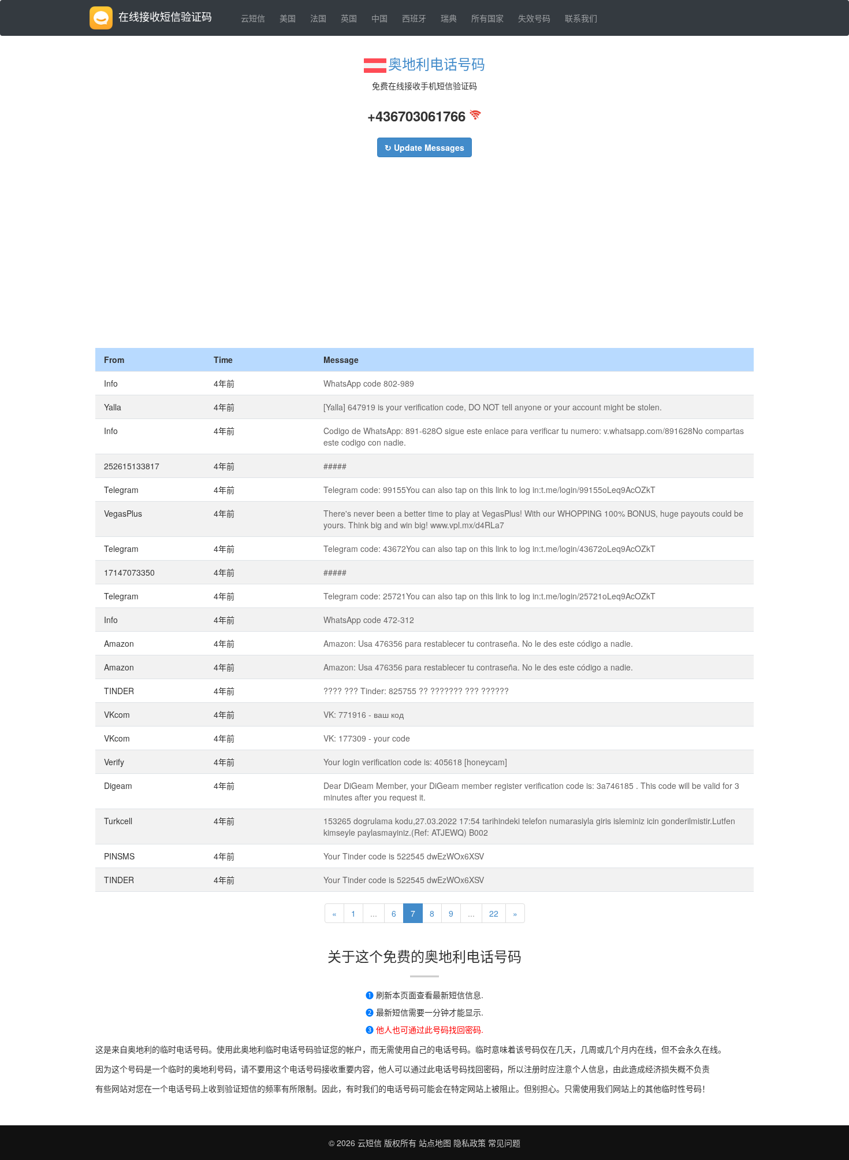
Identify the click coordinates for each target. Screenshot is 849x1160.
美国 (288, 18)
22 (493, 913)
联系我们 (581, 18)
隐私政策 (468, 1142)
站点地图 (435, 1142)
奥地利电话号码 (436, 63)
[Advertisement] (424, 261)
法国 (318, 18)
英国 (349, 18)
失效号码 (534, 18)
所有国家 (487, 18)
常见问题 (504, 1142)
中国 (379, 18)
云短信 (253, 18)
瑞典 (449, 18)
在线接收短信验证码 (165, 16)
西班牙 (414, 18)
